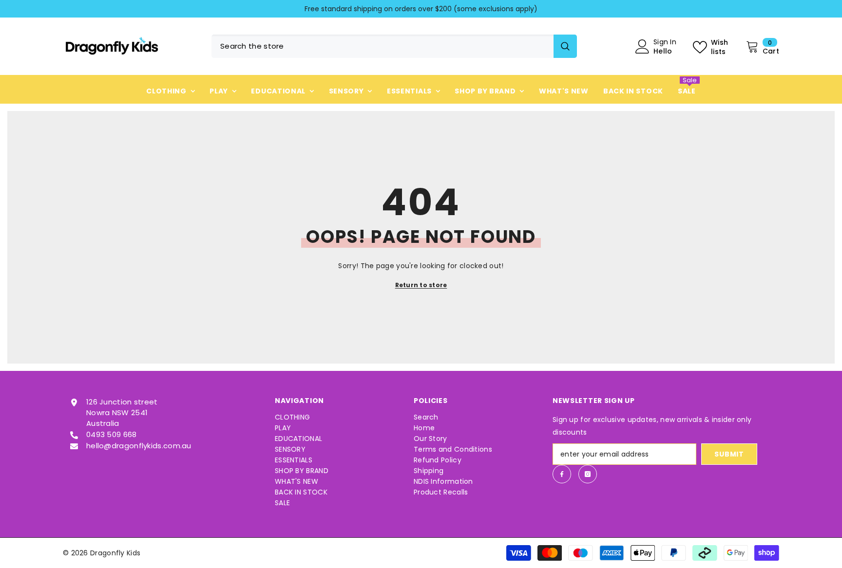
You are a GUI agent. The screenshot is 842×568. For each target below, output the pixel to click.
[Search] (394, 46)
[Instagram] (587, 474)
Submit (729, 454)
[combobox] (382, 46)
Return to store (421, 285)
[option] (421, 9)
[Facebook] (562, 474)
